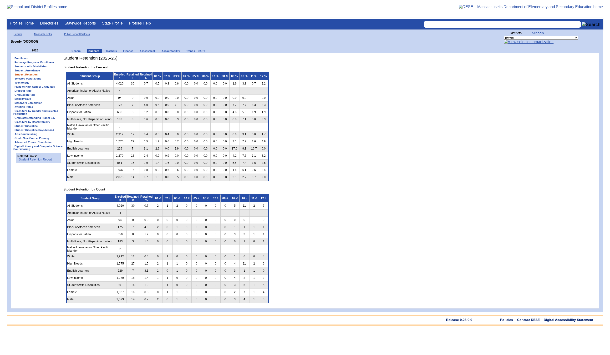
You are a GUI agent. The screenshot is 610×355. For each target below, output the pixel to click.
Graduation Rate (25, 94)
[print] (242, 60)
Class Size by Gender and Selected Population (35, 112)
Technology (22, 82)
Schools (538, 33)
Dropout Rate (23, 90)
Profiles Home (22, 23)
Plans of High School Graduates (35, 86)
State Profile (112, 23)
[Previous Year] (28, 50)
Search (18, 34)
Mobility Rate (23, 98)
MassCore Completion (28, 102)
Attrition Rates (24, 106)
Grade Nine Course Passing (32, 138)
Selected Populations (28, 78)
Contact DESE (528, 320)
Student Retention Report (35, 159)
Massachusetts (43, 34)
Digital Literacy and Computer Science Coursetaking (38, 147)
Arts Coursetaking (26, 134)
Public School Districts (77, 34)
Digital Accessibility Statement (568, 320)
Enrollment (21, 58)
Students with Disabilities (31, 66)
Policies (506, 320)
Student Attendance (27, 70)
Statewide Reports (80, 23)
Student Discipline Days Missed (34, 130)
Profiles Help (140, 23)
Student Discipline (26, 126)
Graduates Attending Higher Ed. (35, 117)
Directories (49, 23)
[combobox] (502, 24)
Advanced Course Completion (33, 142)
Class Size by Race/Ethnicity (32, 121)
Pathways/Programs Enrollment (34, 62)
